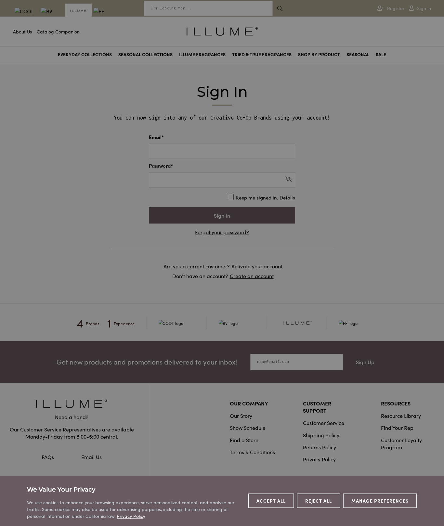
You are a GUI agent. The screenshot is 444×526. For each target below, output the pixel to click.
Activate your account (256, 266)
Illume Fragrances (202, 54)
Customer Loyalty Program (401, 443)
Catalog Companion (58, 31)
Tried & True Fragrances (262, 54)
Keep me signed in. (265, 197)
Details (287, 197)
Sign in (424, 8)
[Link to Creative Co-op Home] (72, 403)
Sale (381, 54)
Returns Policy (319, 447)
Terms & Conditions (252, 451)
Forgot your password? (222, 232)
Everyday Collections (85, 54)
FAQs (48, 456)
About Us (22, 31)
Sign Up (365, 362)
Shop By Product (319, 54)
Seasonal (357, 54)
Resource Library (401, 415)
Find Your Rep (397, 427)
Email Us (91, 456)
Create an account (252, 275)
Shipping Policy (321, 435)
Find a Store (244, 439)
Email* (156, 137)
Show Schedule (248, 427)
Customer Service (323, 422)
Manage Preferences (380, 500)
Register (395, 8)
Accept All (271, 500)
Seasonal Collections (145, 54)
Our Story (241, 415)
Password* (161, 165)
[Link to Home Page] (222, 30)
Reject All (318, 500)
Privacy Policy (319, 459)
